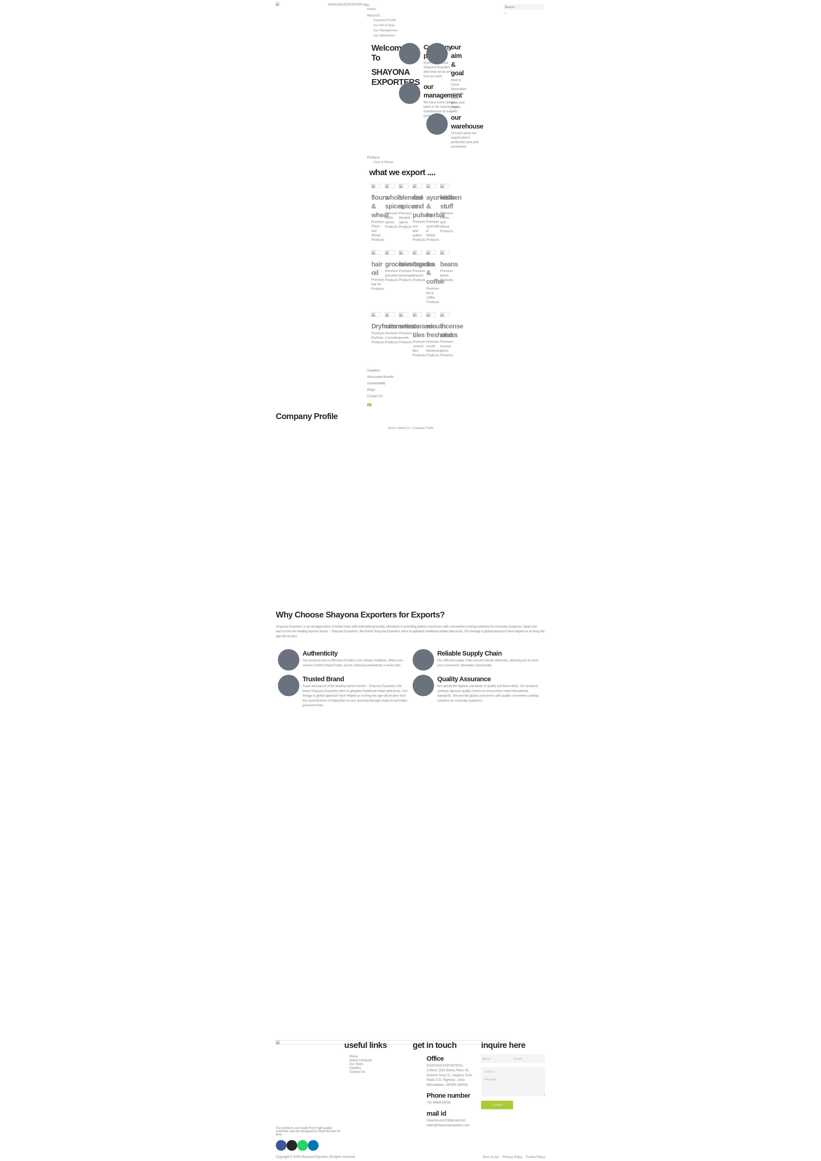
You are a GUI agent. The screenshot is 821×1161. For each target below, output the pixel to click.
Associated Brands (380, 376)
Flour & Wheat (383, 162)
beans (449, 264)
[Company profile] (409, 53)
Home (371, 9)
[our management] (409, 93)
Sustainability (376, 383)
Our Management (385, 30)
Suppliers (373, 370)
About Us (373, 15)
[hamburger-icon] (368, 5)
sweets (409, 326)
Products (373, 157)
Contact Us (375, 396)
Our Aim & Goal (384, 25)
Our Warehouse (384, 35)
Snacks (423, 264)
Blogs (371, 389)
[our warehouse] (437, 124)
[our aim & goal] (437, 53)
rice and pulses (422, 206)
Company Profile (385, 20)
